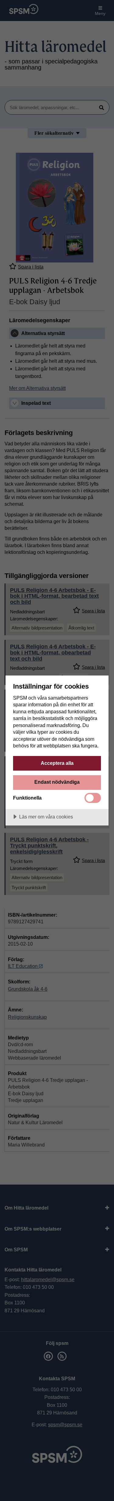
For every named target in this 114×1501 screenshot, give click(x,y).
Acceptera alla (57, 763)
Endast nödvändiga (57, 782)
